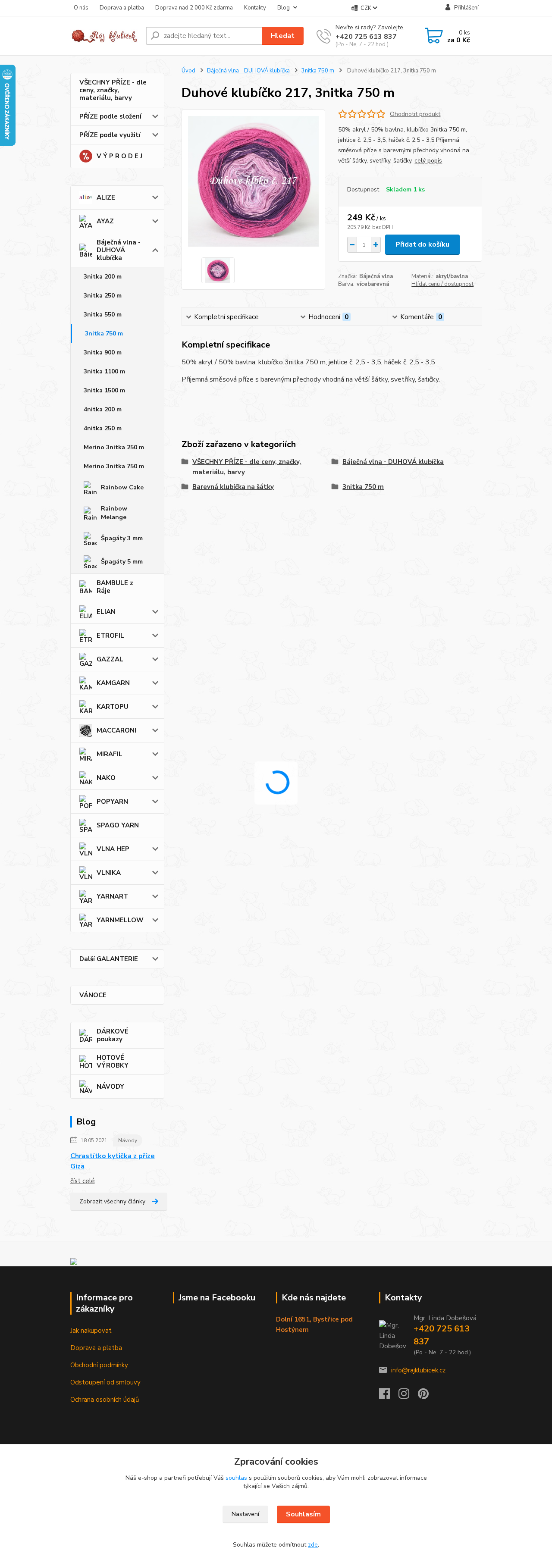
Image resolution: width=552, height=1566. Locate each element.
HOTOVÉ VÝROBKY (113, 1061)
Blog (283, 8)
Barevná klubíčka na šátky (233, 486)
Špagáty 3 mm (122, 538)
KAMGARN (113, 683)
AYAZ (105, 221)
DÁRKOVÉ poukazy (113, 1035)
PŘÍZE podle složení (110, 116)
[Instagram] (408, 1396)
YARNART (112, 896)
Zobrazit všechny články (112, 1201)
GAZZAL (110, 659)
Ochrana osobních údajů (104, 1399)
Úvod (188, 71)
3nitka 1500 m (104, 390)
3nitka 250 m (103, 295)
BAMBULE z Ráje (115, 587)
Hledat (283, 36)
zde (313, 1545)
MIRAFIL (109, 754)
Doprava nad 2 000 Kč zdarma (194, 8)
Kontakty (255, 8)
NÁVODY (110, 1086)
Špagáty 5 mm (122, 561)
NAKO (106, 778)
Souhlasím (303, 1514)
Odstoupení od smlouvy (105, 1382)
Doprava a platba (122, 8)
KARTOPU (113, 706)
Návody (127, 1140)
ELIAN (106, 612)
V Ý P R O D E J (119, 156)
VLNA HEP (113, 849)
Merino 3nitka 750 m (114, 466)
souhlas (236, 1478)
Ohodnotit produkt (415, 114)
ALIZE (106, 197)
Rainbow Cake (122, 487)
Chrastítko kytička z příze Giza (112, 1161)
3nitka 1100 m (104, 371)
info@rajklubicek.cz (418, 1370)
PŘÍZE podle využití (110, 135)
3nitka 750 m (104, 333)
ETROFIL (110, 635)
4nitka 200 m (103, 409)
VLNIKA (109, 872)
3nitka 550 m (103, 314)
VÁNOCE (93, 995)
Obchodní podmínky (99, 1365)
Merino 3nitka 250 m (114, 447)
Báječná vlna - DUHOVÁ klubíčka (119, 250)
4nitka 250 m (103, 428)
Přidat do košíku (422, 244)
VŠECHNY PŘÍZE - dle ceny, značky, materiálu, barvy (113, 90)
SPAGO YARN (118, 825)
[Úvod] (104, 36)
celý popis (428, 161)
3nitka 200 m (103, 276)
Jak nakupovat (91, 1330)
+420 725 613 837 (366, 36)
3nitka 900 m (103, 352)
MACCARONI (116, 730)
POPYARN (112, 801)
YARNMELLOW (120, 920)
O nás (81, 8)
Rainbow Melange (114, 512)
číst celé (82, 1181)
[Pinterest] (423, 1396)
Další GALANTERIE (108, 959)
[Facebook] (388, 1396)
